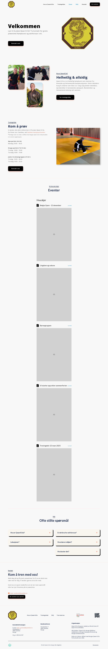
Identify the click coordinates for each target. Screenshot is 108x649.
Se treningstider (65, 97)
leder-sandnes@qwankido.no (25, 628)
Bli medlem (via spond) (17, 596)
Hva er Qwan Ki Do (48, 4)
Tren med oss (61, 615)
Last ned (69, 205)
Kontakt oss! (15, 43)
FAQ (77, 4)
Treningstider (61, 4)
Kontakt (84, 4)
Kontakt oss (15, 169)
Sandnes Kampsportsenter (36, 132)
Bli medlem (95, 4)
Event (70, 4)
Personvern (95, 645)
